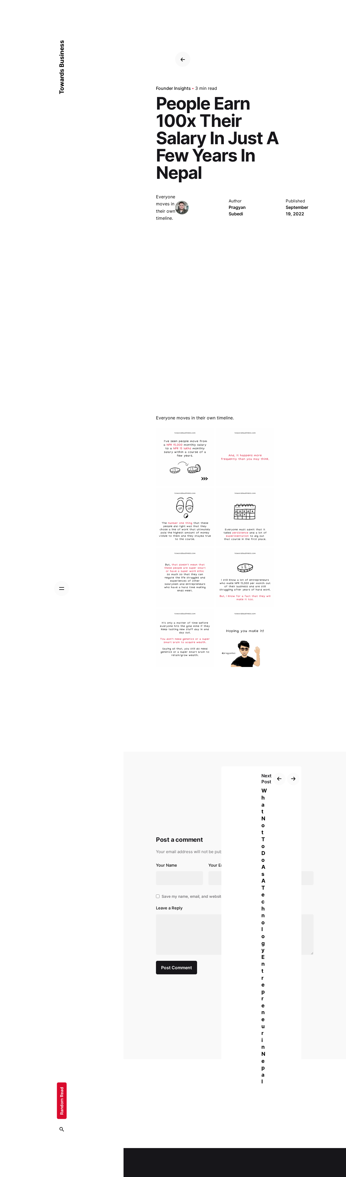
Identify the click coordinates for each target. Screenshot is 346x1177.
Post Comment (176, 967)
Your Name (166, 865)
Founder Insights (173, 88)
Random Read (61, 1101)
